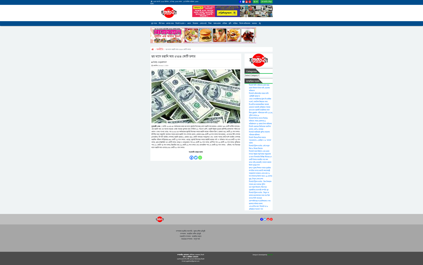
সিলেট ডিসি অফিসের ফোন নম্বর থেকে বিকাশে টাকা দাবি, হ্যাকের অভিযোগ (259, 88)
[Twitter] (196, 156)
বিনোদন (195, 23)
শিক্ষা (210, 23)
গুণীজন (224, 23)
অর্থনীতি (159, 49)
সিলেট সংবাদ (179, 23)
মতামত (254, 23)
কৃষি (230, 23)
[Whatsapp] (200, 156)
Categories (251, 71)
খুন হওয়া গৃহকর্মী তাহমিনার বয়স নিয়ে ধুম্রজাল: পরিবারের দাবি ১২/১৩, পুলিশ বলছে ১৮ (261, 113)
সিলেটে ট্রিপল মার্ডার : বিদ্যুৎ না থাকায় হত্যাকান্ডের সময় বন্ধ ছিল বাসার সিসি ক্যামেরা (259, 195)
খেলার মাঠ (203, 23)
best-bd (270, 255)
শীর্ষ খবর (161, 23)
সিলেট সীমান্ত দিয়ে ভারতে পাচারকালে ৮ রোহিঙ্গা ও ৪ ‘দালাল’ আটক (260, 140)
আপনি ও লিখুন (267, 2)
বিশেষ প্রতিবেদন (244, 23)
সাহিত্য (235, 23)
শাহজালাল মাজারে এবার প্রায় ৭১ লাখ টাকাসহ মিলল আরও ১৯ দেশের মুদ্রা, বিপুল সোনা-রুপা (260, 176)
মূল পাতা (154, 23)
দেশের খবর (170, 23)
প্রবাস (189, 23)
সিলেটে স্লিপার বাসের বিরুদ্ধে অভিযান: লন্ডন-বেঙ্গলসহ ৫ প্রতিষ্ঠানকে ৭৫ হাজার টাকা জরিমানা (260, 121)
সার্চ (256, 2)
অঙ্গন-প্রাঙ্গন (217, 23)
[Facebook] (191, 156)
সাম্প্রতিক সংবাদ (252, 81)
